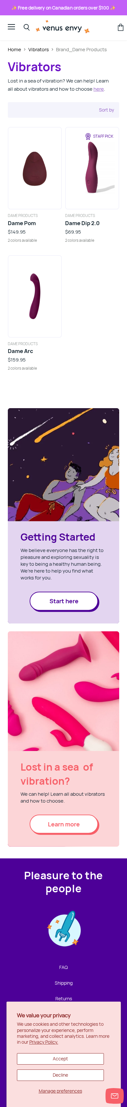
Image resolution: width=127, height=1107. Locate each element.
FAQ (63, 967)
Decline (60, 1075)
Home (14, 49)
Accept (60, 1058)
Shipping (64, 983)
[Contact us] (115, 1096)
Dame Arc (20, 351)
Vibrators (38, 49)
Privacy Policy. (43, 1042)
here (98, 88)
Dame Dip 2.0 (82, 223)
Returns (63, 998)
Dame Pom (22, 223)
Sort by (106, 110)
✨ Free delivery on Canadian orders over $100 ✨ (63, 8)
